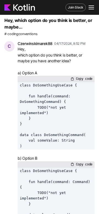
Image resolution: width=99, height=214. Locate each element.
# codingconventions (20, 34)
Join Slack (75, 7)
